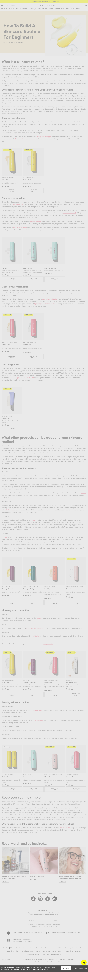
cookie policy (44, 969)
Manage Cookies (81, 968)
